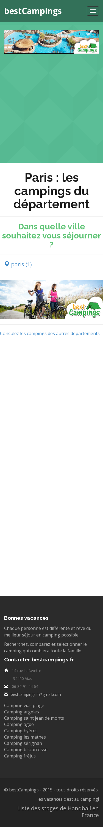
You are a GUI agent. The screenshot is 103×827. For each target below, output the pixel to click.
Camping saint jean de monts (34, 718)
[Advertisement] (51, 105)
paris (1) (21, 264)
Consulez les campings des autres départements (50, 333)
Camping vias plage (24, 705)
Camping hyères (21, 731)
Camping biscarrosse (26, 750)
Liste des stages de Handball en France (58, 812)
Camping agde (19, 724)
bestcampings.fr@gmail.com (36, 694)
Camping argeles (21, 712)
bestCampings (33, 10)
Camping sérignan (23, 743)
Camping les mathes (25, 737)
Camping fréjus (20, 756)
